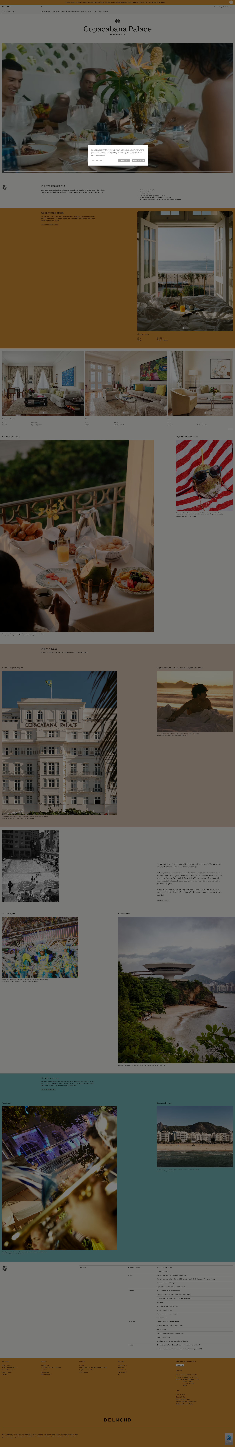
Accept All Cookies (138, 160)
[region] (118, 155)
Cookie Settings (97, 160)
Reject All (124, 160)
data (94, 150)
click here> (102, 155)
